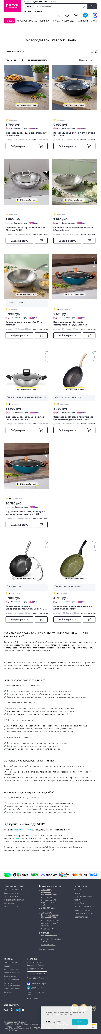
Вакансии (8, 992)
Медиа (6, 996)
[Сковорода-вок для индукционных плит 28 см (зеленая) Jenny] (74, 560)
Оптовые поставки (12, 973)
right (96, 20)
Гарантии (78, 893)
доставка (17, 838)
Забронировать (19, 146)
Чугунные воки (11, 60)
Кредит (77, 900)
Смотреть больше (46, 949)
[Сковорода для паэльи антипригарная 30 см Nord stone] (27, 87)
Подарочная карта (82, 910)
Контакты (78, 890)
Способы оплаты (11, 896)
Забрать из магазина (33, 11)
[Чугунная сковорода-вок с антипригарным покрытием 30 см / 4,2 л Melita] (27, 560)
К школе (9, 21)
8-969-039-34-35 (48, 945)
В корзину (41, 146)
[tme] (17, 1010)
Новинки (44, 21)
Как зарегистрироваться (14, 890)
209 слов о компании (13, 962)
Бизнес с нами (10, 976)
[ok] (11, 1010)
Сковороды (68, 21)
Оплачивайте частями (83, 913)
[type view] (92, 51)
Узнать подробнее (53, 1022)
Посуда (56, 21)
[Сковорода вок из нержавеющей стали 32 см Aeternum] (74, 182)
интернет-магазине (21, 830)
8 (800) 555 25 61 (40, 2)
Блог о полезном (11, 969)
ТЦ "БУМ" (45, 933)
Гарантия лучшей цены (84, 907)
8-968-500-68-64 (48, 929)
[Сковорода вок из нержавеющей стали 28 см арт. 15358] (27, 182)
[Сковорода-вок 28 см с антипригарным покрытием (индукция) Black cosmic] (74, 371)
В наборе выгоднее (26, 21)
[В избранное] (46, 69)
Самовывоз (9, 903)
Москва (27, 2)
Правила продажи (11, 980)
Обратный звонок (37, 973)
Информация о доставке (14, 900)
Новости (7, 966)
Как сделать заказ (11, 893)
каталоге (34, 836)
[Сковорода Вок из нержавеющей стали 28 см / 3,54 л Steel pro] (27, 371)
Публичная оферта (12, 989)
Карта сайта (33, 998)
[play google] (62, 1030)
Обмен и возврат (11, 907)
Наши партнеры (81, 917)
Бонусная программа (83, 896)
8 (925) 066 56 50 (35, 969)
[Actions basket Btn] (76, 15)
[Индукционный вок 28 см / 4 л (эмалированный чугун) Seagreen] (74, 276)
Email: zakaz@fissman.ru (37, 978)
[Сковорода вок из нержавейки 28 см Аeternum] (27, 276)
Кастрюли (82, 21)
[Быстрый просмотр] (46, 77)
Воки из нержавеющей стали (34, 60)
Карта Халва (79, 903)
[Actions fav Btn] (67, 15)
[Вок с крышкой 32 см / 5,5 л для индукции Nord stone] (74, 87)
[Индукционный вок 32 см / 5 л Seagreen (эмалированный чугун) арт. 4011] (27, 466)
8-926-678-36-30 (48, 908)
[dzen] (23, 1010)
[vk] (6, 1010)
